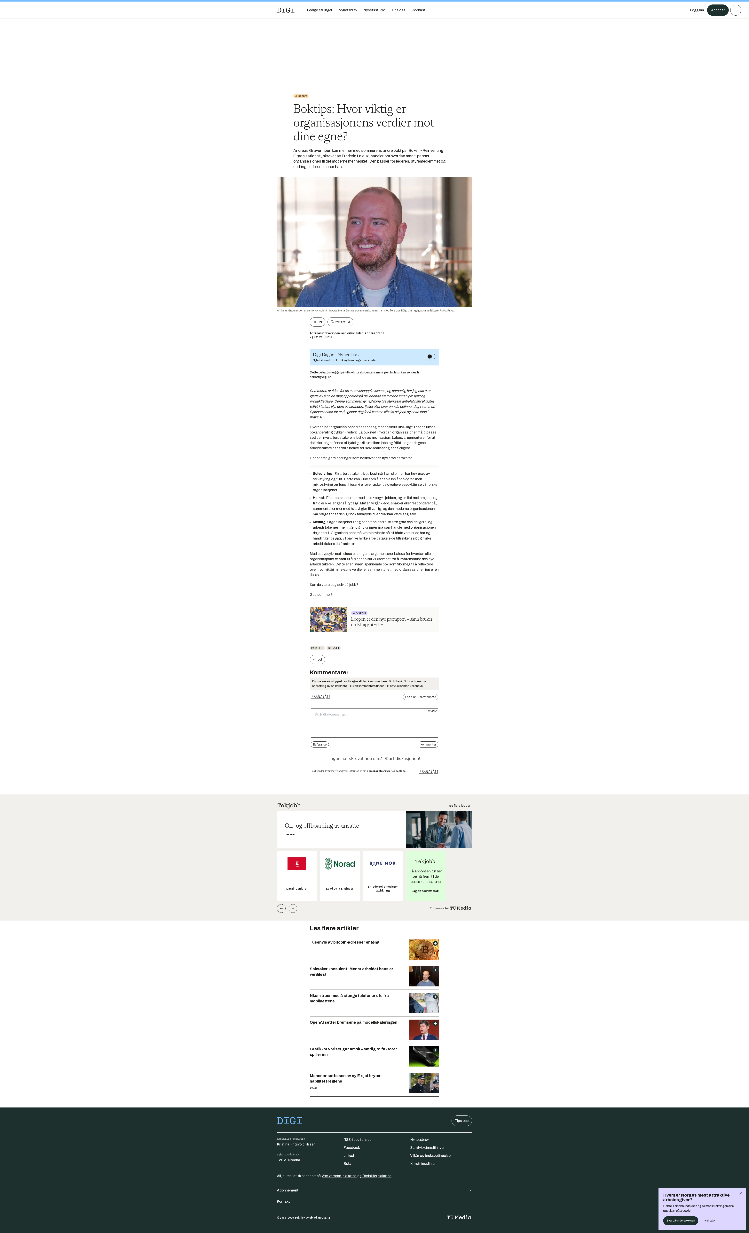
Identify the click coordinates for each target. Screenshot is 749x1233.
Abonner (718, 10)
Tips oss (462, 1121)
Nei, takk (710, 1220)
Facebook (351, 1148)
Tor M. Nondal (288, 1160)
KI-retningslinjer (423, 1164)
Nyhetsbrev (419, 1140)
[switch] (432, 356)
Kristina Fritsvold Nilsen (296, 1144)
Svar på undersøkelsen (680, 1220)
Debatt (333, 648)
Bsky (347, 1164)
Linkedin (350, 1156)
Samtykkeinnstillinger (427, 1148)
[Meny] (735, 10)
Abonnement (287, 1190)
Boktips (317, 648)
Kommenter (342, 321)
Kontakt (283, 1201)
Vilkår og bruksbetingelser (431, 1156)
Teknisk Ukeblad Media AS (312, 1217)
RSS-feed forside (357, 1140)
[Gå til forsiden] (286, 10)
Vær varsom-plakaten (339, 1176)
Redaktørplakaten (376, 1176)
